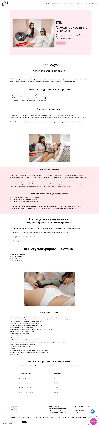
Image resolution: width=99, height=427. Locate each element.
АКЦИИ (71, 3)
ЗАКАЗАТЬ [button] (60, 43)
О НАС (54, 3)
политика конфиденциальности (75, 417)
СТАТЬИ (77, 3)
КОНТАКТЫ (94, 3)
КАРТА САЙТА (55, 417)
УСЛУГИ (60, 3)
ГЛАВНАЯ (47, 3)
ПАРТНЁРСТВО (85, 3)
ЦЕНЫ (66, 3)
